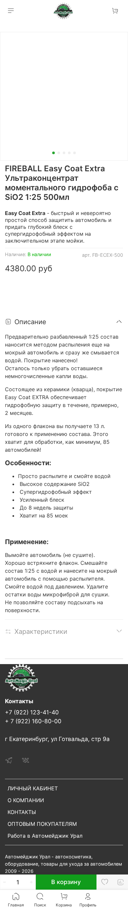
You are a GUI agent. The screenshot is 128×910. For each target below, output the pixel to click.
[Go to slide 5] (74, 153)
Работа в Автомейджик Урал (45, 835)
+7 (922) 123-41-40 (32, 712)
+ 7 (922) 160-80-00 (33, 721)
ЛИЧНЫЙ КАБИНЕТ (33, 788)
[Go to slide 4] (69, 153)
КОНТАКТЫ (22, 812)
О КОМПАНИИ (26, 800)
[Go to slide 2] (58, 153)
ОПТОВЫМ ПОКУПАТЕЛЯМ (42, 824)
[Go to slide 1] (53, 153)
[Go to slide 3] (64, 153)
